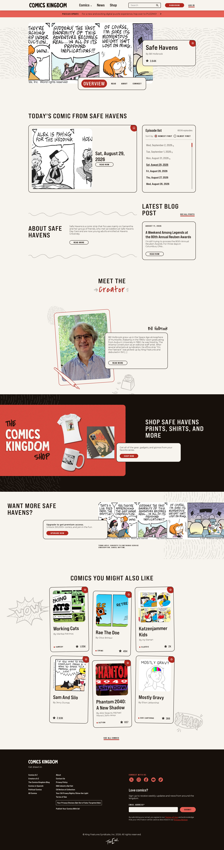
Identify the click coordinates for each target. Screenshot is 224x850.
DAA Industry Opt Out (64, 786)
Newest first (165, 136)
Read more (81, 242)
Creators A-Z (33, 778)
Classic (145, 647)
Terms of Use (61, 797)
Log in (191, 5)
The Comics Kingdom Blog (39, 782)
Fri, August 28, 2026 (157, 171)
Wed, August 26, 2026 (157, 184)
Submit (188, 809)
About (58, 775)
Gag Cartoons (147, 718)
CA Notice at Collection (65, 789)
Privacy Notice (181, 820)
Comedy (59, 647)
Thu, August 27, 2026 (157, 177)
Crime (101, 651)
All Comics (32, 793)
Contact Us (60, 778)
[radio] (156, 136)
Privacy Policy (61, 782)
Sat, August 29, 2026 (157, 164)
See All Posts (187, 214)
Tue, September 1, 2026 (158, 151)
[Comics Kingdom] (43, 762)
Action (102, 722)
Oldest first (184, 136)
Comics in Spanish (35, 786)
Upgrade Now (57, 533)
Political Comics (35, 789)
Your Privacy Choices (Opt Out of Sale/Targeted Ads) (79, 802)
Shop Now (129, 456)
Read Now (104, 164)
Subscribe (174, 5)
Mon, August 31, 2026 (157, 158)
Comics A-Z (32, 775)
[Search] (157, 5)
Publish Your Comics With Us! (68, 808)
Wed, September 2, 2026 (159, 145)
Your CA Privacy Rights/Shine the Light (72, 793)
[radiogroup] (173, 136)
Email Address (137, 805)
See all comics (111, 738)
